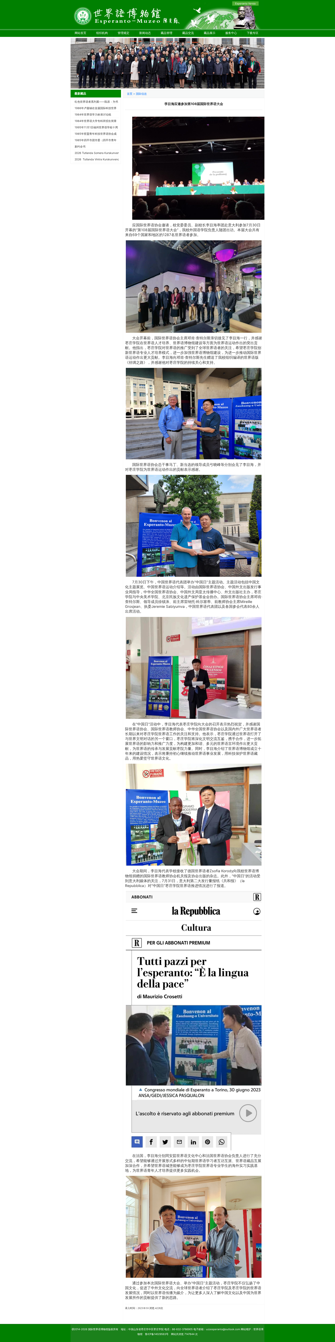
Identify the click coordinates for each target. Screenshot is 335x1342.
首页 (129, 93)
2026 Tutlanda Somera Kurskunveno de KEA (103, 153)
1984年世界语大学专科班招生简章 (96, 120)
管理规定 (123, 33)
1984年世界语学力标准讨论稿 (93, 114)
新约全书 (80, 146)
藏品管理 (166, 33)
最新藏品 (80, 93)
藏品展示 (209, 33)
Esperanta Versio (245, 3)
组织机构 (102, 33)
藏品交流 (188, 33)
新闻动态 (145, 33)
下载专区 (252, 33)
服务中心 (231, 33)
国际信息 (141, 93)
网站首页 (80, 33)
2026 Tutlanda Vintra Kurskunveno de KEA (102, 159)
